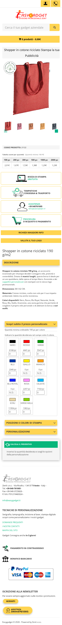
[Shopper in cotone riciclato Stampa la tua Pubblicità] (8, 126)
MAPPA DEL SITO (9, 530)
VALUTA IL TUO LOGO (31, 240)
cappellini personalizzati (13, 281)
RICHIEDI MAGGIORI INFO (31, 232)
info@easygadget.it (36, 209)
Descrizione (11, 262)
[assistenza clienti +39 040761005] (55, 3)
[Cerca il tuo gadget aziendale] (55, 27)
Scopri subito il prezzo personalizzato (26, 324)
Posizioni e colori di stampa (24, 422)
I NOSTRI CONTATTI (11, 526)
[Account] (45, 3)
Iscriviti (10, 601)
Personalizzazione (18, 431)
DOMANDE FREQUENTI (12, 522)
